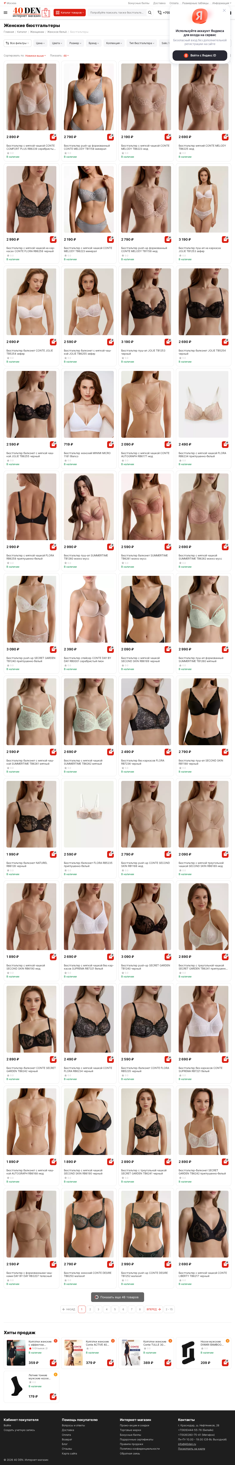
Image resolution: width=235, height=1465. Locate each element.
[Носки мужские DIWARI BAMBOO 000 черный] (188, 1353)
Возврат (67, 1439)
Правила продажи (131, 1444)
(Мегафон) (196, 1434)
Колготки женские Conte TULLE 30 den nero (154, 1343)
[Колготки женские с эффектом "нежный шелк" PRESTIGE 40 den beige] (16, 1353)
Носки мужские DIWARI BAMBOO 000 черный (211, 1343)
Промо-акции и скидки (134, 1425)
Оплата (66, 1434)
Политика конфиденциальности (140, 1448)
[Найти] (150, 12)
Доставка (159, 3)
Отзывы (67, 1448)
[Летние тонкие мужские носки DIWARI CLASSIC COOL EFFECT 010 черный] (16, 1386)
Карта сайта (69, 1453)
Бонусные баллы (138, 3)
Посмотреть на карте (191, 1448)
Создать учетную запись (19, 1429)
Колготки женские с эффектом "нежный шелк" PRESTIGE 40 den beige (40, 1343)
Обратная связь (130, 1453)
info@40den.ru (187, 1444)
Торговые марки (130, 1429)
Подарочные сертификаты (136, 1439)
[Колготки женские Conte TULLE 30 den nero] (131, 1353)
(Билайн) (195, 1429)
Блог (65, 1444)
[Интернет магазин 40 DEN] (31, 12)
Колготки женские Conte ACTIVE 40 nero (97, 1343)
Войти (7, 1425)
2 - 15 (169, 1309)
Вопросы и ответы (73, 1425)
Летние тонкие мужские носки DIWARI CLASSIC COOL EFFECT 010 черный (40, 1377)
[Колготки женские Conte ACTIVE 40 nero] (73, 1353)
